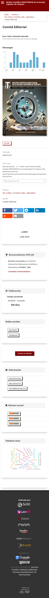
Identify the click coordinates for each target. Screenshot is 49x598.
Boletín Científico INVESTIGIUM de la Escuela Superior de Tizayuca (25, 3)
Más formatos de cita (11, 181)
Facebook (13, 330)
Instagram (13, 335)
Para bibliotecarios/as (17, 388)
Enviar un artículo (24, 353)
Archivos (15, 14)
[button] (8, 210)
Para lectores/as (15, 378)
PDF (8, 143)
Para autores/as (15, 383)
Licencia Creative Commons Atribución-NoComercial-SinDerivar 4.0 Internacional (25, 571)
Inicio (6, 14)
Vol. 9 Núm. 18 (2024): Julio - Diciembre (19, 17)
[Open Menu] (2, 2)
